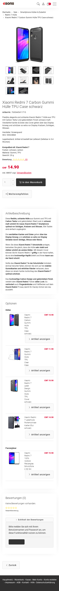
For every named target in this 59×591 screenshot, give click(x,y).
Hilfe (32, 582)
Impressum (10, 582)
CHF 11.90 (48, 349)
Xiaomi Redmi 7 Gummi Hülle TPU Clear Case (27, 357)
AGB (18, 582)
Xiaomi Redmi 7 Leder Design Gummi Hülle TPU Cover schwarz (27, 391)
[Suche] (38, 4)
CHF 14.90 (48, 315)
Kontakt (25, 582)
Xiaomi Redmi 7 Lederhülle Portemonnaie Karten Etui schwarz (30, 422)
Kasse (28, 580)
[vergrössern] (29, 45)
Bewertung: (7, 159)
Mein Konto (37, 580)
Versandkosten (24, 172)
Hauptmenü (8, 580)
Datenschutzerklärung (45, 582)
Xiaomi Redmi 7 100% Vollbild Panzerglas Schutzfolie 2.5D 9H (29, 461)
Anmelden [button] (18, 542)
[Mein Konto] (43, 4)
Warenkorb (19, 580)
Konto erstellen (50, 580)
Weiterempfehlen (18, 194)
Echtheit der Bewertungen (30, 520)
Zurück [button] (12, 565)
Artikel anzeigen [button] (40, 339)
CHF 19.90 (48, 380)
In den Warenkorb (32, 182)
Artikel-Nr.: (6, 112)
